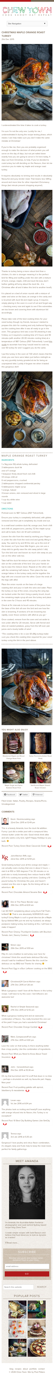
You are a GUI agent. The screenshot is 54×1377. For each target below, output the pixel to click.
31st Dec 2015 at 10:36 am (22, 1070)
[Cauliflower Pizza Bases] (37, 1347)
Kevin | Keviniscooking (21, 819)
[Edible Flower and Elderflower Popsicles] (17, 1328)
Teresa (14, 1133)
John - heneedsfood (20, 1067)
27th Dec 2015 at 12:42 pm (22, 1010)
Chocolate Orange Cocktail (25, 1027)
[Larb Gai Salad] (37, 1309)
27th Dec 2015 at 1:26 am (22, 985)
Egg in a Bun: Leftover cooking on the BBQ (33, 968)
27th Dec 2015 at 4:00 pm (22, 1040)
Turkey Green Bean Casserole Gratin (30, 846)
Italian (15, 801)
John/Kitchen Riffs (19, 856)
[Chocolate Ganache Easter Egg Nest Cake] (37, 1328)
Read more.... (12, 1243)
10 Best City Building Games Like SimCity (32, 1120)
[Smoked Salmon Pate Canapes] (17, 1347)
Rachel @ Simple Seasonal (22, 1007)
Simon (13, 945)
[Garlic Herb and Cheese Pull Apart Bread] (17, 1309)
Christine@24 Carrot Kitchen (23, 981)
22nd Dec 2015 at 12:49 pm (23, 822)
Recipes (29, 801)
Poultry (22, 801)
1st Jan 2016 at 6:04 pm (21, 1103)
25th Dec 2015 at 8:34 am (22, 905)
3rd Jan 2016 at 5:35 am (21, 1137)
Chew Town (21, 1372)
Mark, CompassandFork (21, 1037)
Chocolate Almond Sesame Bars (28, 892)
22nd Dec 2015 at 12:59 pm (23, 859)
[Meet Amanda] (27, 1193)
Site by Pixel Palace (36, 1372)
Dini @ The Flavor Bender (22, 902)
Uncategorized (8, 804)
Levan (13, 1100)
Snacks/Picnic (40, 801)
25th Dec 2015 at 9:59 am (22, 948)
